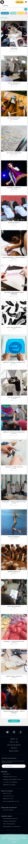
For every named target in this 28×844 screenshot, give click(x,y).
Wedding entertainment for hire (12, 779)
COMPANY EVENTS (6, 816)
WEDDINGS (4, 771)
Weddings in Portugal (9, 784)
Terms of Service (12, 838)
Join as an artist (14, 744)
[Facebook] (20, 734)
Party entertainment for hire (11, 801)
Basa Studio (14, 750)
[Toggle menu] (26, 2)
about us (14, 738)
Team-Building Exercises (10, 818)
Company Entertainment (9, 821)
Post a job (19, 2)
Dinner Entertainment (9, 823)
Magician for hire (8, 798)
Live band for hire (8, 795)
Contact (14, 747)
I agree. (14, 842)
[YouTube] (7, 734)
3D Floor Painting (8, 809)
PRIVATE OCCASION (7, 790)
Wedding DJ (6, 774)
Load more (14, 721)
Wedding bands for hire (10, 776)
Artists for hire (7, 793)
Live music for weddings (10, 782)
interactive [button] (20, 13)
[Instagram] (14, 734)
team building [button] (5, 13)
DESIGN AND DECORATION (9, 807)
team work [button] (13, 13)
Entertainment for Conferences (12, 826)
